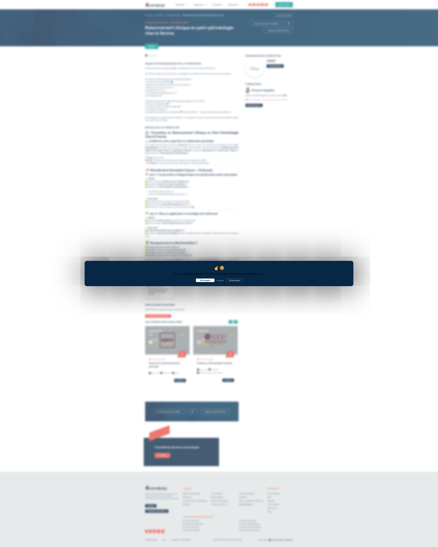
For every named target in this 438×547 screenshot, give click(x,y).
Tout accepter (205, 280)
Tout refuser (220, 280)
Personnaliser (234, 280)
